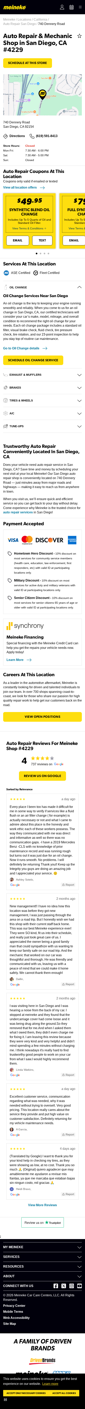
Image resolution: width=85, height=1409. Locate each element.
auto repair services (18, 512)
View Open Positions (42, 716)
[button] (6, 1399)
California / (42, 19)
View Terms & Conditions (27, 228)
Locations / (26, 19)
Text (42, 240)
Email (18, 240)
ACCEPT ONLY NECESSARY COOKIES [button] (26, 1393)
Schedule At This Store (27, 63)
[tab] (36, 253)
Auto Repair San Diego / (20, 24)
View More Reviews (42, 1205)
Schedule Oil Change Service (33, 360)
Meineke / (10, 19)
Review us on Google (42, 776)
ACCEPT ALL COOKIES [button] (64, 1393)
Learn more (50, 1383)
